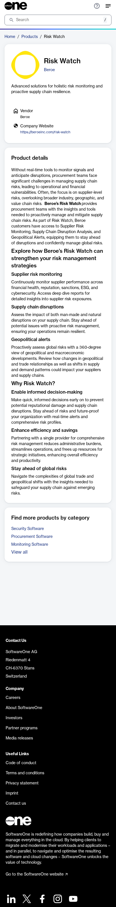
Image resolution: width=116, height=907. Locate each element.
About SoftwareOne (24, 708)
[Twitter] (26, 899)
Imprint (12, 793)
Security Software (27, 529)
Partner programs (21, 728)
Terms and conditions (25, 773)
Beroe (49, 70)
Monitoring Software (29, 545)
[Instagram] (57, 899)
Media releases (19, 738)
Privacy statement (22, 783)
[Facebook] (41, 899)
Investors (14, 718)
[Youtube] (72, 899)
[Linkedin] (10, 899)
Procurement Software (32, 537)
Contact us (16, 804)
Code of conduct (21, 763)
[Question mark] (96, 6)
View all (19, 552)
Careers (13, 698)
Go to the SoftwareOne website (35, 874)
